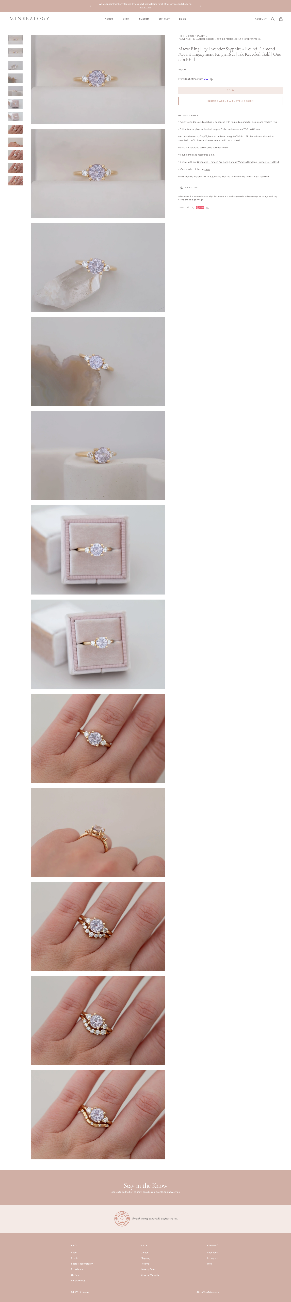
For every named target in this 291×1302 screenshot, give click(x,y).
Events (74, 1258)
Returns (145, 1263)
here (207, 169)
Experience (77, 1269)
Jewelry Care (148, 1269)
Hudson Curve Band (268, 162)
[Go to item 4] (15, 78)
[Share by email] (207, 207)
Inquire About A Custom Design (230, 101)
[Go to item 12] (15, 181)
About (109, 19)
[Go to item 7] (15, 117)
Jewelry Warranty (150, 1275)
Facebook (212, 1252)
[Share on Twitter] (192, 207)
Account (261, 18)
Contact (164, 19)
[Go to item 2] (15, 52)
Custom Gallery (196, 36)
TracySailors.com (211, 1292)
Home (182, 36)
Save (201, 207)
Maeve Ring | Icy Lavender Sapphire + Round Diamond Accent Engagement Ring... (220, 39)
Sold (230, 90)
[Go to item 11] (15, 168)
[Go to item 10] (15, 155)
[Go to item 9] (15, 142)
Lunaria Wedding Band (241, 162)
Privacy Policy (78, 1280)
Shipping (145, 1258)
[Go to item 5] (15, 91)
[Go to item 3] (15, 65)
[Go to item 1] (15, 40)
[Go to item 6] (15, 104)
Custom (144, 19)
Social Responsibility (82, 1263)
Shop (126, 19)
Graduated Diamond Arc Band (212, 162)
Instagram (212, 1258)
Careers (75, 1275)
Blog (209, 1263)
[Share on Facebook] (188, 207)
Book (182, 19)
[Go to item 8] (15, 129)
